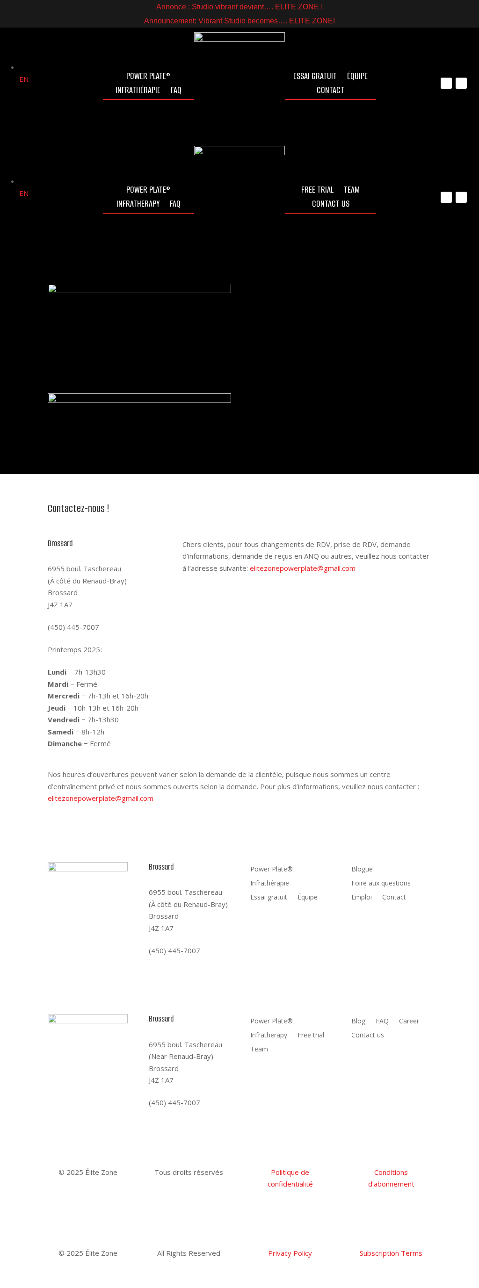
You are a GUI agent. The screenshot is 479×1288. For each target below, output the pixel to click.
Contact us (330, 205)
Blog (358, 1021)
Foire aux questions (234, 329)
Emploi (361, 897)
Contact (330, 91)
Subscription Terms (391, 1253)
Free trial (317, 191)
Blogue (362, 869)
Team (352, 191)
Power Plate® (148, 77)
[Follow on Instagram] (446, 83)
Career (409, 1021)
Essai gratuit (315, 77)
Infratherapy (138, 205)
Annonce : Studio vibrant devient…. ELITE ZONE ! (239, 7)
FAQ (176, 91)
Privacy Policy (290, 1253)
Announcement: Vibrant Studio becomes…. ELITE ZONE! (239, 21)
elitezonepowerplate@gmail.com (303, 568)
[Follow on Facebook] (461, 83)
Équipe (357, 77)
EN (351, 438)
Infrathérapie (138, 91)
